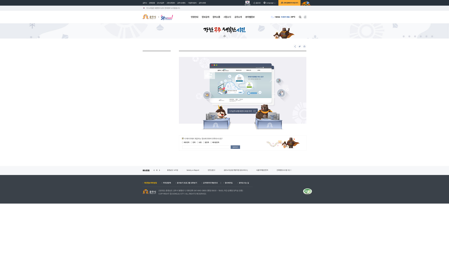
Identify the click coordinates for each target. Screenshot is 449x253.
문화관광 (152, 3)
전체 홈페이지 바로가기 (291, 3)
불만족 (206, 142)
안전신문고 (192, 170)
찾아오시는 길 (244, 183)
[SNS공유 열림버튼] (295, 46)
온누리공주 (160, 3)
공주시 (145, 3)
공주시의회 (202, 3)
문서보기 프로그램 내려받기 (187, 183)
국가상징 (247, 4)
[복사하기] (300, 46)
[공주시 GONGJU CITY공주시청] (149, 17)
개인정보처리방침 (150, 183)
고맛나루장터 (171, 3)
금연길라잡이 (285, 170)
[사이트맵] (305, 17)
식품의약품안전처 (243, 170)
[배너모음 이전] (154, 170)
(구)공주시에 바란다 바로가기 (240, 111)
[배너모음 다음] (159, 170)
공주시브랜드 (181, 3)
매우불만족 (215, 142)
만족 (193, 142)
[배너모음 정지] (156, 170)
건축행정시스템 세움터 (265, 170)
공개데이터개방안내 (210, 183)
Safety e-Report (173, 170)
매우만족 (186, 142)
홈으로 (258, 3)
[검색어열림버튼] (300, 17)
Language (270, 3)
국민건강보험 (303, 170)
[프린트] (304, 46)
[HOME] (224, 36)
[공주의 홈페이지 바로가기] (158, 15)
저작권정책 (167, 183)
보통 (199, 142)
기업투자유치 (192, 3)
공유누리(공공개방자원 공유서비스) (216, 170)
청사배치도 (229, 183)
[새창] (167, 15)
